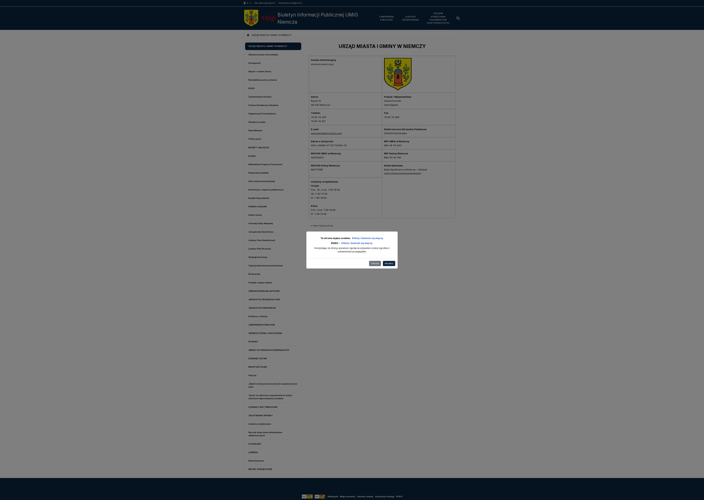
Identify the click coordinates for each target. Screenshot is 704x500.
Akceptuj (389, 263)
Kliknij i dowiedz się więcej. (368, 238)
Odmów (375, 263)
